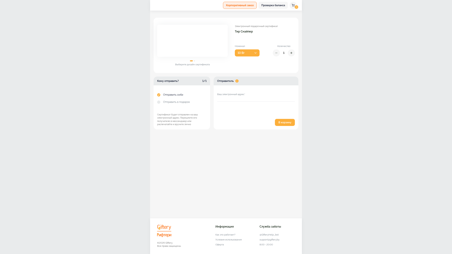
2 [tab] (194, 60)
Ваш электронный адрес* (231, 94)
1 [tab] (191, 60)
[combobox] (247, 52)
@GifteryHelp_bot (269, 234)
